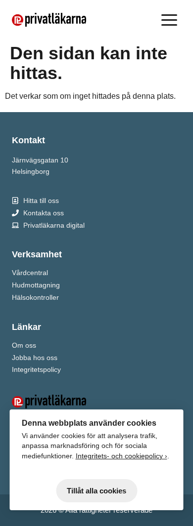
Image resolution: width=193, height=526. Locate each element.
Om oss (24, 345)
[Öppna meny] (171, 20)
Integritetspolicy (36, 369)
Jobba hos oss (34, 358)
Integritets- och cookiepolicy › (121, 456)
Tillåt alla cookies (96, 490)
